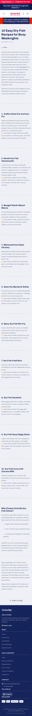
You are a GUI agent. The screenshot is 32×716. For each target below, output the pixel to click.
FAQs (3, 657)
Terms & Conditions (8, 671)
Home (3, 634)
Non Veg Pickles (7, 644)
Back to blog (17, 600)
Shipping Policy (6, 664)
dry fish (23, 67)
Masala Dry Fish (6, 648)
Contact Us (5, 674)
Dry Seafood (5, 641)
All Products (5, 637)
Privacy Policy (6, 667)
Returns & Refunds (7, 661)
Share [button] (5, 47)
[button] (4, 14)
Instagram (9, 694)
